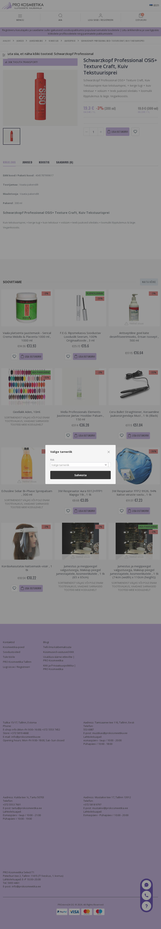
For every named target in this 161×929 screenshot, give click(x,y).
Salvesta (80, 475)
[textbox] (79, 465)
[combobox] (80, 464)
